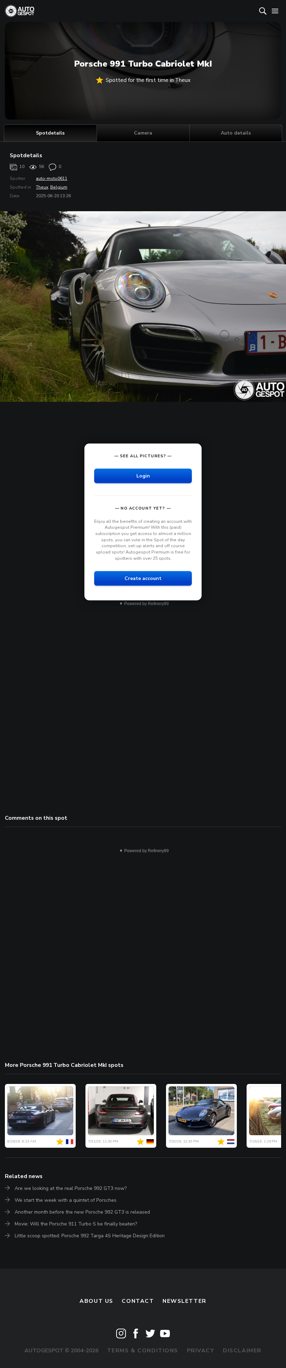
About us (96, 1301)
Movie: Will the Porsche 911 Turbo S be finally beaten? (76, 1224)
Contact (138, 1301)
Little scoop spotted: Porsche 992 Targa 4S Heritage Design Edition (90, 1235)
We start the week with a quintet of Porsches (65, 1200)
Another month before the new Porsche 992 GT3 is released (82, 1212)
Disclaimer (242, 1350)
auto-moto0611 (51, 178)
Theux (42, 187)
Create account (143, 578)
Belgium (58, 187)
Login (143, 475)
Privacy (200, 1350)
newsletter (184, 1301)
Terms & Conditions (142, 1350)
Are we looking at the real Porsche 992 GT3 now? (71, 1188)
